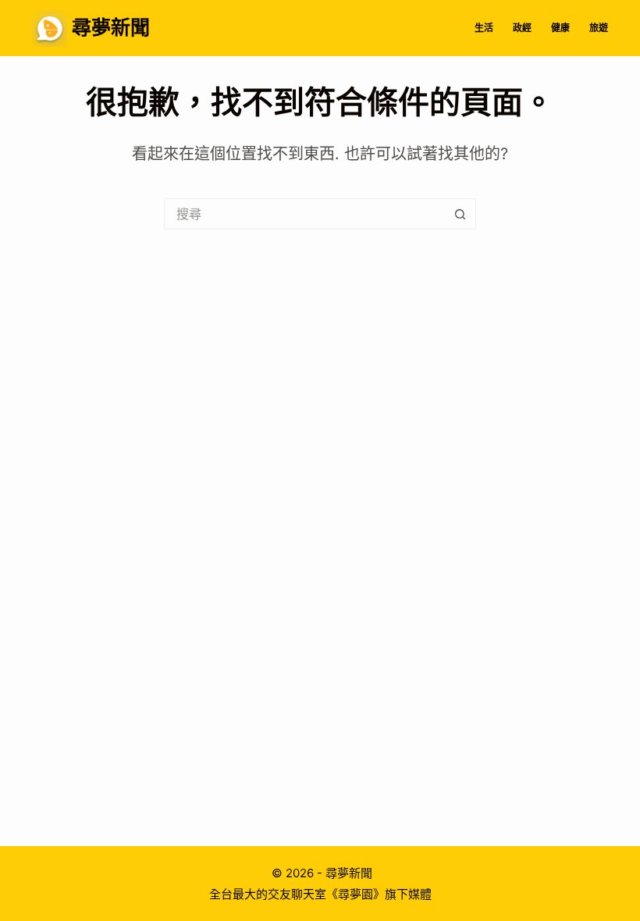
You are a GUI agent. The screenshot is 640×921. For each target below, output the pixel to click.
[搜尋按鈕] (460, 213)
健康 (560, 28)
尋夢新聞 (111, 27)
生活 (484, 28)
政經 (522, 28)
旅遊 (598, 28)
